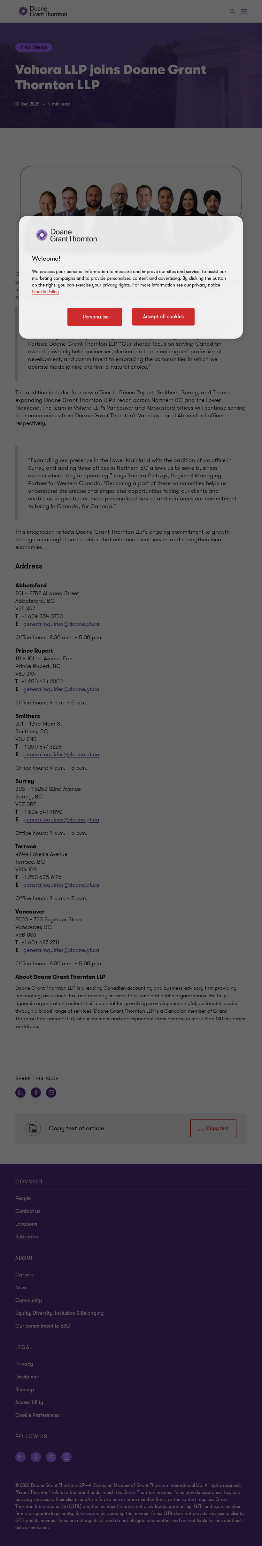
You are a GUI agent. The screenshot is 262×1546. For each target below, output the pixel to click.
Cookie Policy (45, 292)
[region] (131, 277)
